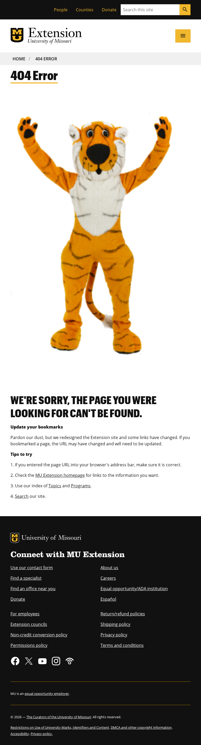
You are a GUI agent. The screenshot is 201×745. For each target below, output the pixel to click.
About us (109, 567)
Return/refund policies (122, 614)
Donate (109, 10)
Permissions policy (28, 645)
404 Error (46, 59)
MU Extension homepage (60, 475)
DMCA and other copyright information (141, 727)
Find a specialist (26, 578)
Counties (84, 10)
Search (22, 496)
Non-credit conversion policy (38, 635)
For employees (25, 614)
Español (108, 599)
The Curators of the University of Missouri (58, 717)
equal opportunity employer (47, 693)
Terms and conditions (122, 645)
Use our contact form (31, 567)
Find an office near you (32, 588)
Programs (81, 486)
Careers (108, 578)
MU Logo (14, 538)
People (61, 10)
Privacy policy (113, 635)
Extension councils (28, 624)
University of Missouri (51, 538)
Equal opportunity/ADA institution (134, 588)
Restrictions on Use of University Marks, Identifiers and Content (59, 727)
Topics (54, 486)
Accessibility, (20, 733)
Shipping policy (115, 624)
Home (19, 59)
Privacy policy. (42, 733)
